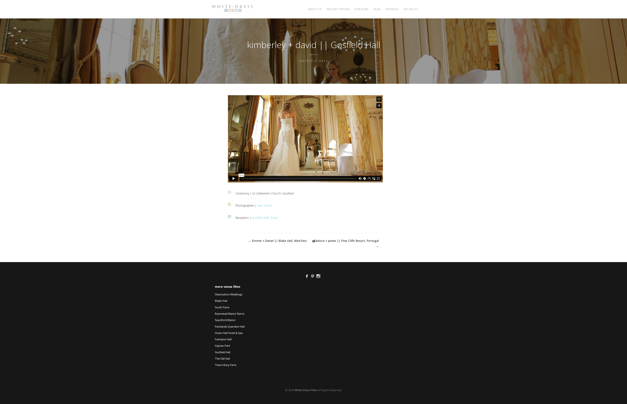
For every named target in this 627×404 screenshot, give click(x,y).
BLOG (376, 9)
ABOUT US (315, 9)
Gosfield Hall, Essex (265, 218)
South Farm (222, 307)
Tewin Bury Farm (225, 365)
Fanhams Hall (223, 339)
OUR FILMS (361, 9)
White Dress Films (306, 390)
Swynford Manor (225, 320)
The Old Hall (222, 358)
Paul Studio (264, 205)
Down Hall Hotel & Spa (229, 333)
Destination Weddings (228, 294)
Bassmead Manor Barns (229, 313)
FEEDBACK (391, 9)
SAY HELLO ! (410, 9)
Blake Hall (221, 301)
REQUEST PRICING (338, 9)
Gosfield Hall (222, 352)
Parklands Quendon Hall (230, 326)
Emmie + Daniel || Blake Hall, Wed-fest (277, 241)
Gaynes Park (222, 345)
